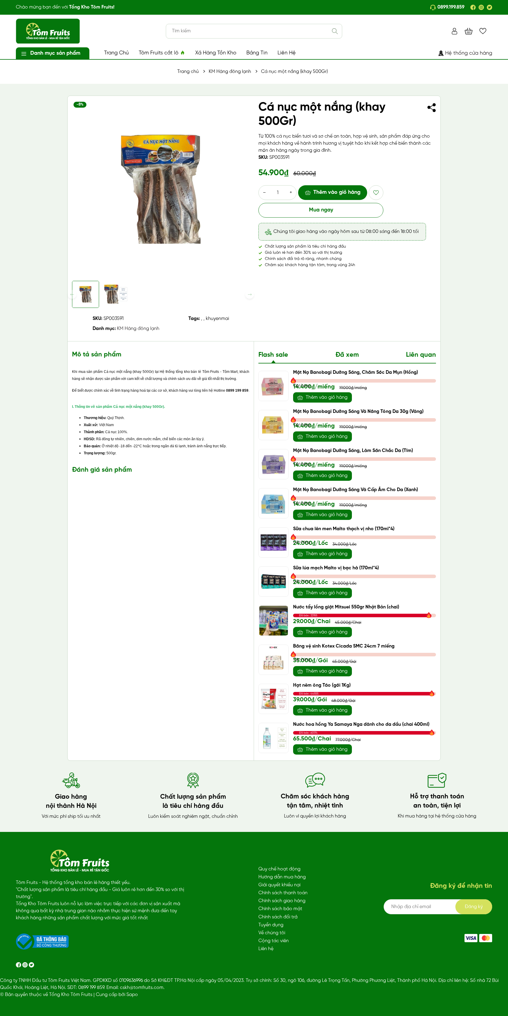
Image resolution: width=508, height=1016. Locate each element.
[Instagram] (481, 7)
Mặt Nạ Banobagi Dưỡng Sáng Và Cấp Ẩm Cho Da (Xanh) (355, 489)
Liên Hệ (287, 53)
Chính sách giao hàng (281, 900)
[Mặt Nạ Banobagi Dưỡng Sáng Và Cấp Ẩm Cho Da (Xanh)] (273, 503)
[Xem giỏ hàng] (468, 31)
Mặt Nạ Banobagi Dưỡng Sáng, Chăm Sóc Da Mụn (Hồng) (355, 372)
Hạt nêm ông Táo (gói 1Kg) (322, 685)
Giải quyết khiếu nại (279, 884)
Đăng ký (474, 906)
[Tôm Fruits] (470, 938)
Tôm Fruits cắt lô (159, 53)
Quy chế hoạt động (279, 869)
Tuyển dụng (270, 924)
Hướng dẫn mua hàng (282, 877)
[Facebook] (473, 7)
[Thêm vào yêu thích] (376, 192)
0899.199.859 (450, 7)
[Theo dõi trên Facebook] (19, 964)
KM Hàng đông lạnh (138, 328)
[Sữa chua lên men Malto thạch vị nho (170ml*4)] (273, 542)
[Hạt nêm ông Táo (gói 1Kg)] (273, 699)
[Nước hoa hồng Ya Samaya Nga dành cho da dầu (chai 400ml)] (273, 738)
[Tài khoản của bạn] (454, 31)
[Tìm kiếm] (334, 31)
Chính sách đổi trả (278, 917)
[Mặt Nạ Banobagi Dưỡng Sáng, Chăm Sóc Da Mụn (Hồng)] (273, 386)
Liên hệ (265, 948)
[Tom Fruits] (485, 938)
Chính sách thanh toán (283, 892)
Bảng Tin (257, 53)
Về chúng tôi (271, 932)
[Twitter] (489, 7)
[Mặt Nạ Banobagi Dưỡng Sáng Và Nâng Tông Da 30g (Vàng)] (273, 425)
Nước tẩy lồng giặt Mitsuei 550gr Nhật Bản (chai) (346, 607)
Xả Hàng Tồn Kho (215, 53)
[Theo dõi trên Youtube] (31, 964)
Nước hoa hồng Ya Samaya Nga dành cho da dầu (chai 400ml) (361, 724)
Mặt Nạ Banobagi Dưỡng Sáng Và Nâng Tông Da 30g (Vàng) (358, 411)
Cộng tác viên (273, 940)
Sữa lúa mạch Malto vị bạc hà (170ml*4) (336, 567)
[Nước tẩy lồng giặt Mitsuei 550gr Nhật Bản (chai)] (273, 620)
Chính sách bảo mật (280, 908)
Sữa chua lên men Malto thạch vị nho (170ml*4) (344, 528)
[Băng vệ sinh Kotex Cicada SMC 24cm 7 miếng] (273, 660)
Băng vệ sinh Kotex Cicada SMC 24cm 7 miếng (344, 646)
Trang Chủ (116, 53)
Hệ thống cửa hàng (468, 53)
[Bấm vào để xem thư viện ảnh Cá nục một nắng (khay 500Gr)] (161, 189)
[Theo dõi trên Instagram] (25, 964)
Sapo (132, 994)
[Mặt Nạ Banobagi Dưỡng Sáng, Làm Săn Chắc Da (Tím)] (273, 464)
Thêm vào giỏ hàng (336, 192)
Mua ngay (321, 210)
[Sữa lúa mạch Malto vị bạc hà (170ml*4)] (273, 581)
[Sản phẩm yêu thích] (482, 31)
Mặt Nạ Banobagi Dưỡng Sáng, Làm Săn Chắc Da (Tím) (353, 450)
